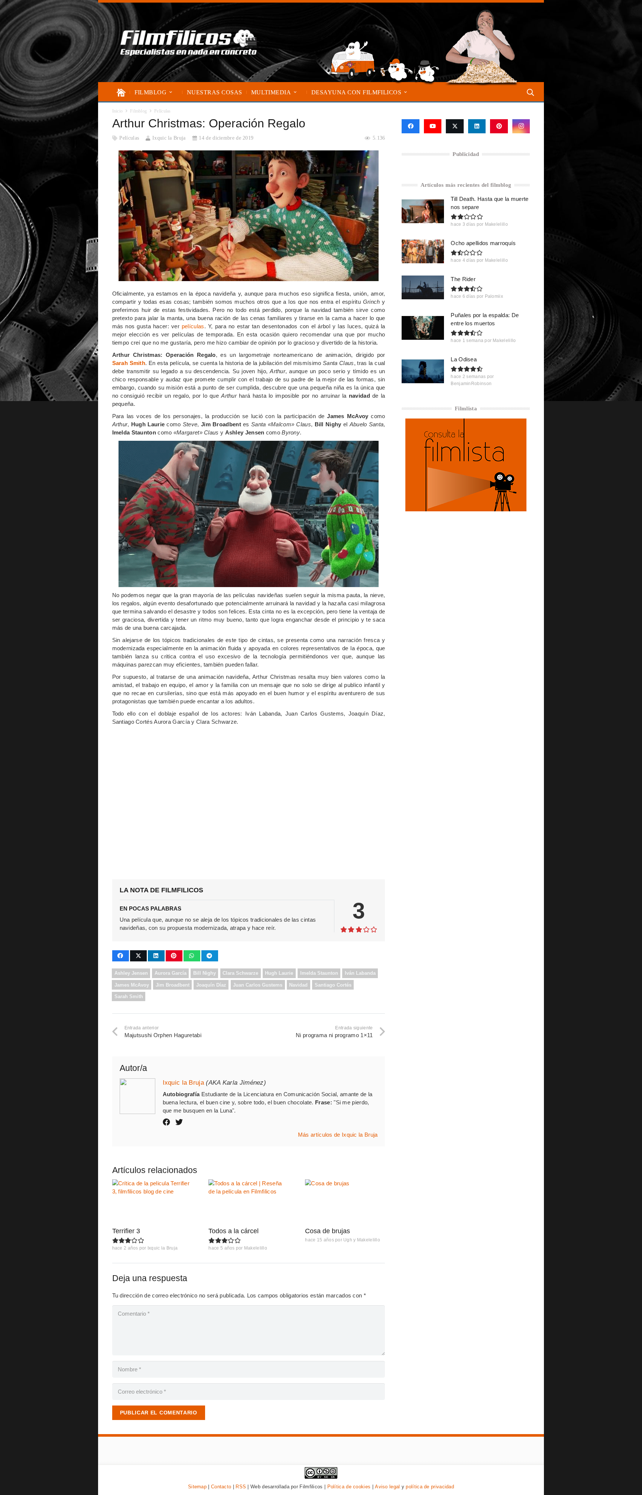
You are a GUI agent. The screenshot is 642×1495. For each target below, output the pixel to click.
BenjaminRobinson (471, 383)
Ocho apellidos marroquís (483, 243)
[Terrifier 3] (152, 1201)
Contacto (221, 1486)
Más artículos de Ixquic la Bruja (338, 1134)
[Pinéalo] (174, 955)
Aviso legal (387, 1486)
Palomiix (494, 296)
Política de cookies (349, 1486)
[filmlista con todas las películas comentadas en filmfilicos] (465, 509)
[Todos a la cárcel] (248, 1201)
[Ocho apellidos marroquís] (423, 251)
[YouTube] (433, 126)
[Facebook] (410, 126)
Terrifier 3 (126, 1231)
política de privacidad (430, 1486)
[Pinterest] (499, 126)
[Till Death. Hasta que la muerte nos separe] (423, 211)
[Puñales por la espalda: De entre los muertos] (423, 328)
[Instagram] (521, 126)
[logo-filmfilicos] (188, 42)
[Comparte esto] (120, 955)
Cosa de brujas (327, 1231)
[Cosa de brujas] (345, 1201)
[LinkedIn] (477, 126)
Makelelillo (255, 1248)
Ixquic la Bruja (169, 138)
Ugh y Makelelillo (361, 1239)
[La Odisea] (423, 371)
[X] (455, 126)
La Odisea (464, 359)
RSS (241, 1486)
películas (193, 326)
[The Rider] (423, 287)
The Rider (463, 279)
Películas (129, 138)
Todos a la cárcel (233, 1231)
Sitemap (197, 1486)
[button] (170, 92)
